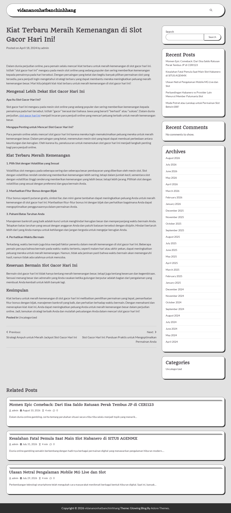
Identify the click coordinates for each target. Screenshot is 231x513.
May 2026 (171, 177)
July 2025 (171, 243)
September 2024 (175, 309)
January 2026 (173, 203)
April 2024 (172, 341)
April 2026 (172, 184)
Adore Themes (160, 508)
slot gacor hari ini (29, 115)
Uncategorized (28, 317)
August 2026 (173, 157)
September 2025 (175, 230)
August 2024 (173, 315)
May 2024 (171, 335)
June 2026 (171, 171)
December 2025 (175, 210)
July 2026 (171, 164)
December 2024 (175, 289)
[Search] (211, 10)
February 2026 (174, 197)
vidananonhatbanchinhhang (46, 10)
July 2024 (171, 322)
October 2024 (173, 302)
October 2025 (173, 223)
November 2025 (175, 217)
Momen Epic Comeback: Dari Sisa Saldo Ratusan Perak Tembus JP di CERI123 (81, 404)
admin (45, 47)
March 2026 (172, 190)
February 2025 (174, 276)
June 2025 (171, 249)
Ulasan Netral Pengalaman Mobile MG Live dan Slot (57, 472)
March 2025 (172, 269)
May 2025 (171, 256)
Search (170, 31)
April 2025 (172, 262)
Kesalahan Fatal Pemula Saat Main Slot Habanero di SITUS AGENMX (73, 438)
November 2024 (175, 295)
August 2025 (173, 236)
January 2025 (173, 282)
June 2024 (171, 328)
